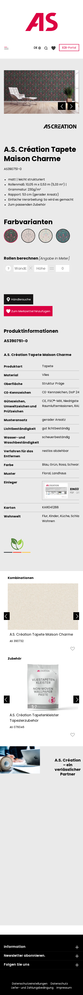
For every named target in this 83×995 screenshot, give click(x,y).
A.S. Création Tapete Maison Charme (41, 634)
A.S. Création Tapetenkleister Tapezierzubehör (34, 718)
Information (14, 946)
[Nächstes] (71, 106)
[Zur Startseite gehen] (41, 22)
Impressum (64, 988)
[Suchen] (45, 47)
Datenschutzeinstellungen (29, 984)
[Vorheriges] (62, 106)
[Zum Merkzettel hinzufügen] (72, 649)
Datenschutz (59, 984)
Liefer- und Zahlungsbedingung (32, 988)
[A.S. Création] (60, 126)
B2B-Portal (69, 48)
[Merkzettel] (53, 48)
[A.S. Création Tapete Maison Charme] (43, 606)
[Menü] (7, 48)
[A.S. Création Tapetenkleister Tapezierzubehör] (43, 687)
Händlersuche (20, 299)
